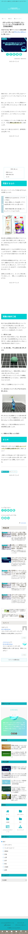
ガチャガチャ (6, 471)
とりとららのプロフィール (7, 922)
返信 (24, 637)
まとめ (7, 176)
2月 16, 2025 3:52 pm (8, 644)
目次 (12, 169)
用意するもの (9, 172)
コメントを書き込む (14, 659)
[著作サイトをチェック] (2, 518)
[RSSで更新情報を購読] (8, 518)
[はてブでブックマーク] (13, 54)
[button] (20, 54)
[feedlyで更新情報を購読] (5, 518)
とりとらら (6, 642)
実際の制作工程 (10, 174)
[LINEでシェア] (17, 54)
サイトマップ (20, 922)
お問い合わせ (7, 925)
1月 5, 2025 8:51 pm (5, 629)
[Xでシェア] (7, 54)
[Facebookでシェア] (10, 54)
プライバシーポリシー (20, 32)
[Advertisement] (14, 76)
